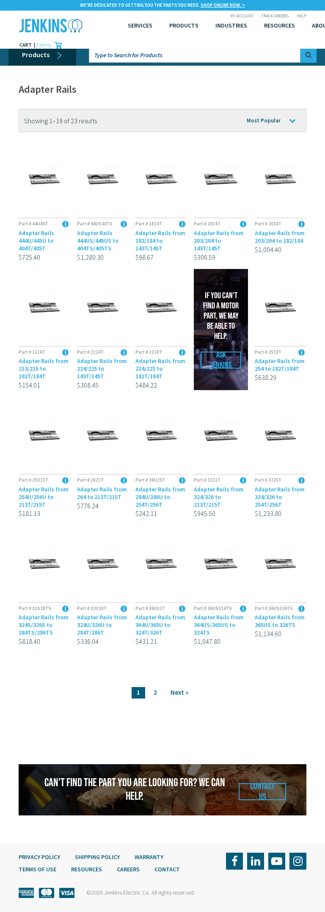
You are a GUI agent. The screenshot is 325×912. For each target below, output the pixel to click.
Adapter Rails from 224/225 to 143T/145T (102, 368)
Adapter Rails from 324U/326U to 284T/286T (102, 624)
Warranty (149, 857)
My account (241, 16)
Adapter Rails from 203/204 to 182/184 (280, 236)
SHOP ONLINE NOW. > (223, 5)
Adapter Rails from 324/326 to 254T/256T (280, 496)
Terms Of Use (37, 869)
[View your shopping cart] (56, 45)
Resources (279, 25)
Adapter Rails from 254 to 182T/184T (280, 364)
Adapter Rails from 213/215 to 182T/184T (44, 368)
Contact (167, 869)
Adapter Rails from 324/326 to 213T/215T (219, 496)
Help (301, 16)
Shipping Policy (97, 857)
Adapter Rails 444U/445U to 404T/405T (36, 240)
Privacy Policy (39, 857)
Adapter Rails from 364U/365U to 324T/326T (160, 624)
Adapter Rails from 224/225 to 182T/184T (160, 368)
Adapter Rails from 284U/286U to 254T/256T (160, 496)
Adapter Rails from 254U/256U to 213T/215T (44, 496)
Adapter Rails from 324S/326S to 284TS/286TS (44, 624)
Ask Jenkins (221, 360)
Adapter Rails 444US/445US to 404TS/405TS (97, 240)
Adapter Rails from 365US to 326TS (280, 621)
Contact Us (262, 791)
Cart (26, 45)
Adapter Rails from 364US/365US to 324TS (219, 624)
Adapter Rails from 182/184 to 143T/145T (160, 240)
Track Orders (275, 16)
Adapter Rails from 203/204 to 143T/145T (219, 240)
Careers (128, 869)
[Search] (308, 55)
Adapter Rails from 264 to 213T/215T (102, 493)
